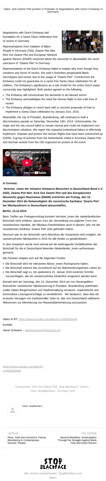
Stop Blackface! (68, 386)
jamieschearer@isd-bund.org (43, 330)
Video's (84, 386)
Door (43, 390)
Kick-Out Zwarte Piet (44, 386)
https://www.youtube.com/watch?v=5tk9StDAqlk (48, 319)
